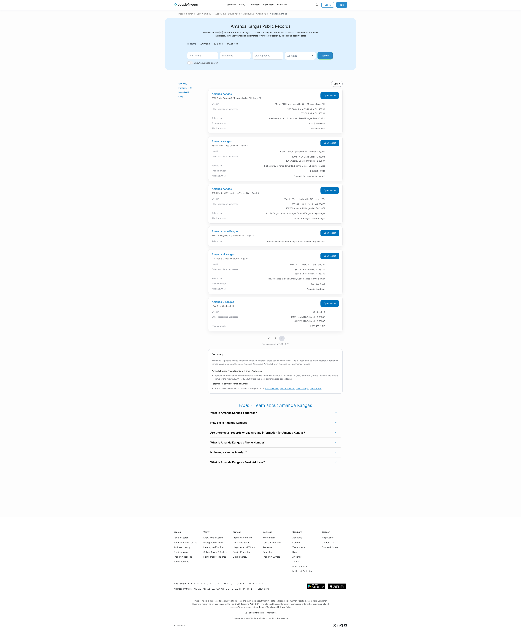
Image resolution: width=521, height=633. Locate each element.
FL (232, 588)
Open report (329, 95)
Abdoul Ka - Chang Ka (254, 13)
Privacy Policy (299, 566)
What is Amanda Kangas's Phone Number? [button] (238, 442)
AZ (208, 588)
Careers (296, 542)
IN (255, 588)
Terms (295, 561)
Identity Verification (213, 547)
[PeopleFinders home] (186, 5)
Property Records (183, 556)
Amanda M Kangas (223, 254)
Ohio (182, 96)
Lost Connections (272, 542)
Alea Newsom (272, 388)
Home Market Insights (214, 556)
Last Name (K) (204, 13)
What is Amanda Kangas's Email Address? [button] (237, 462)
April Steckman (287, 388)
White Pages (269, 537)
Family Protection (242, 552)
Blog (294, 552)
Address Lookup (182, 547)
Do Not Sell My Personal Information (261, 613)
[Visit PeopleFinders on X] (335, 625)
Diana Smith (315, 388)
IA (244, 588)
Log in (328, 5)
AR (204, 588)
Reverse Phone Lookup (185, 542)
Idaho (182, 83)
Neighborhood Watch (244, 547)
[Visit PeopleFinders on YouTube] (345, 625)
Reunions (267, 547)
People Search (185, 13)
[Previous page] (269, 338)
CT (222, 588)
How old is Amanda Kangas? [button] (228, 422)
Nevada (183, 92)
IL (251, 588)
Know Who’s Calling (213, 537)
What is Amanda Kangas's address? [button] (233, 412)
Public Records (181, 561)
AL (199, 588)
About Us (297, 537)
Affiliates (296, 556)
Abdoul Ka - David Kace (227, 13)
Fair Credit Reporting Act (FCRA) (245, 604)
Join (342, 5)
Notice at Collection (302, 571)
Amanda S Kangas (223, 301)
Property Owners (271, 556)
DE (227, 588)
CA (213, 588)
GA (236, 588)
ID (248, 588)
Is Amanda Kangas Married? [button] (228, 452)
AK (195, 588)
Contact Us (328, 542)
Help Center (328, 537)
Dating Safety (240, 556)
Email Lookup (181, 552)
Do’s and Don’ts (330, 547)
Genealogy (268, 552)
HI (240, 588)
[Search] (317, 5)
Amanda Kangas (222, 94)
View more (263, 588)
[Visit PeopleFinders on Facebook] (342, 625)
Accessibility (179, 625)
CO (218, 588)
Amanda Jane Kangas (225, 231)
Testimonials (298, 547)
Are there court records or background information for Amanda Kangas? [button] (257, 432)
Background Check (213, 542)
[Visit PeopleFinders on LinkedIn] (338, 625)
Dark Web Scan (241, 542)
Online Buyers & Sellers (215, 552)
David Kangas (302, 388)
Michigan (185, 88)
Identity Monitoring (242, 537)
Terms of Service (266, 607)
